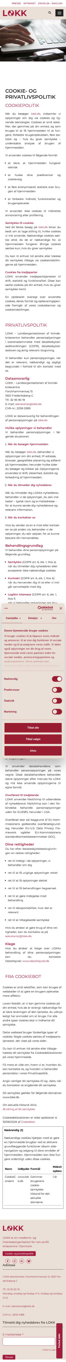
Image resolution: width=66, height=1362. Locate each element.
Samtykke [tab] (12, 618)
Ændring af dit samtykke (19, 1109)
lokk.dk (31, 452)
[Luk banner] (60, 608)
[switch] (57, 690)
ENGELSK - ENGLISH (50, 3)
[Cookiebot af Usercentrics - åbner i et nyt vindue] (39, 608)
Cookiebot (28, 1121)
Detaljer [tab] (33, 618)
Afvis (33, 750)
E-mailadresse (13, 1334)
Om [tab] (54, 618)
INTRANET (29, 3)
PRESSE (16, 3)
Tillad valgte (33, 739)
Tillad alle (33, 727)
